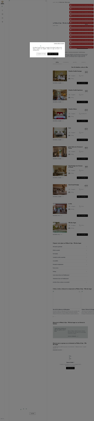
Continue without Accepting (59, 43)
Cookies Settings (41, 54)
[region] (47, 49)
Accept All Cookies (53, 54)
